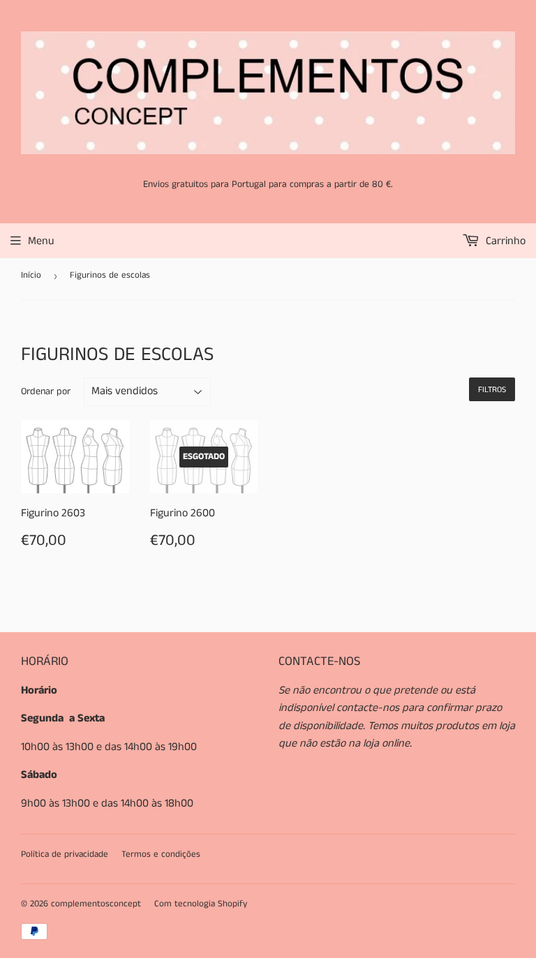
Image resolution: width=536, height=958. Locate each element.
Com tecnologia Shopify (200, 904)
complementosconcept (96, 904)
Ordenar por (45, 391)
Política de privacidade (64, 854)
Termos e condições (160, 854)
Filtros (492, 390)
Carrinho (504, 241)
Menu (41, 241)
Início (31, 275)
